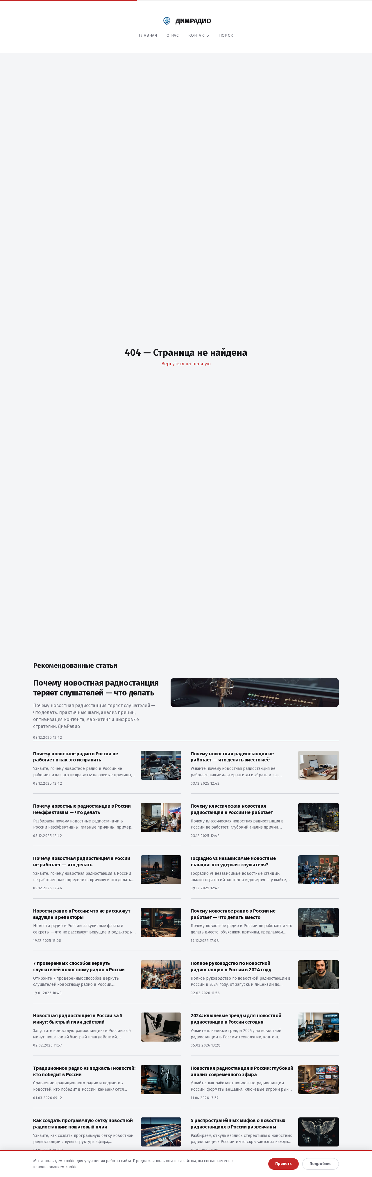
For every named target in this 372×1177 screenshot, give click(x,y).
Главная (148, 35)
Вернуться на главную (186, 363)
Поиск (226, 35)
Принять (283, 1163)
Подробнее (321, 1163)
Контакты (199, 35)
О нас (173, 35)
